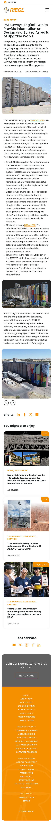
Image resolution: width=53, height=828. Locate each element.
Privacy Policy (26, 797)
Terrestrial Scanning (26, 730)
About (26, 699)
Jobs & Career (26, 720)
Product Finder (26, 769)
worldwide (26, 717)
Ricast (26, 776)
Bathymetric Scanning (26, 741)
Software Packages (26, 752)
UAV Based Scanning (26, 745)
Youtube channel (26, 784)
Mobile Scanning (26, 734)
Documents (26, 787)
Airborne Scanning (26, 737)
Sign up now (26, 675)
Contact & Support (26, 762)
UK (12, 2)
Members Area (26, 765)
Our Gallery (26, 702)
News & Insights (26, 709)
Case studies (26, 713)
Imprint (26, 801)
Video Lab (26, 780)
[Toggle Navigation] (47, 10)
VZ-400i (37, 120)
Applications (26, 773)
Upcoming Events (26, 706)
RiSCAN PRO (30, 225)
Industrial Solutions (26, 748)
